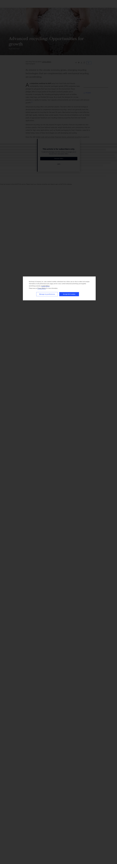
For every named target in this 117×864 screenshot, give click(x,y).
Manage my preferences (47, 294)
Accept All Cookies (69, 294)
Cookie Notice (45, 286)
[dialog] (59, 288)
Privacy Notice (41, 288)
